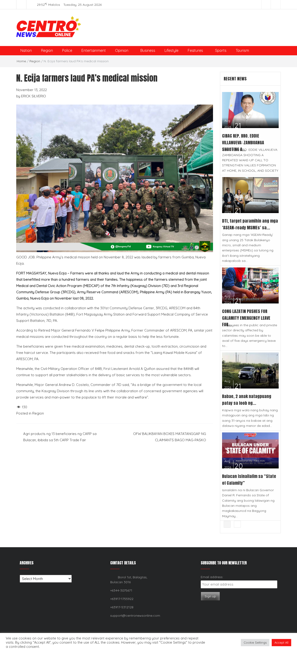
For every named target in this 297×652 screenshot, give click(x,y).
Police (67, 50)
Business (147, 50)
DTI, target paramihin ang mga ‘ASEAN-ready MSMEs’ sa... (250, 224)
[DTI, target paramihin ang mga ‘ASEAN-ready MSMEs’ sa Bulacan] (250, 194)
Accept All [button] (281, 642)
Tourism (242, 50)
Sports (220, 50)
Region (47, 50)
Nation (26, 50)
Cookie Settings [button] (255, 642)
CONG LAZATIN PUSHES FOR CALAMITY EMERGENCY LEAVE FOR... (246, 318)
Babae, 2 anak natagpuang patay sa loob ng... (246, 399)
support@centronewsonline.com (135, 615)
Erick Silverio (33, 96)
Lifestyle (171, 50)
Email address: (212, 577)
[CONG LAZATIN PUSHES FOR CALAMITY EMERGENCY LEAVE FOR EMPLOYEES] (250, 285)
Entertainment (93, 50)
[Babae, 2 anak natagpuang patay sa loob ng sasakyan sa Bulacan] (250, 370)
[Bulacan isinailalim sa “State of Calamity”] (250, 450)
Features (195, 50)
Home (21, 61)
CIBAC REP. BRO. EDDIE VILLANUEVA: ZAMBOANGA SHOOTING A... (243, 142)
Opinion (121, 50)
